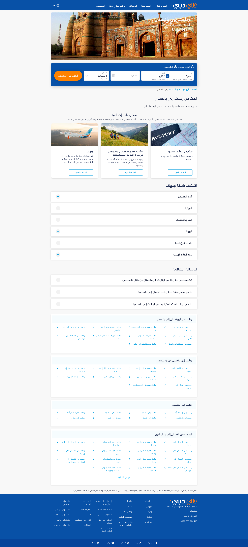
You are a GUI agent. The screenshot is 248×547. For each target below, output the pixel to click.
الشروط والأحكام (190, 516)
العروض (149, 506)
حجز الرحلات (148, 501)
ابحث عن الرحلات (68, 75)
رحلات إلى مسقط (62, 514)
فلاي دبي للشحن (125, 517)
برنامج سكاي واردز (117, 5)
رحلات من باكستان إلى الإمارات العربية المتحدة (75, 460)
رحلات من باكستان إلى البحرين (146, 469)
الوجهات (133, 5)
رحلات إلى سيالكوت (112, 412)
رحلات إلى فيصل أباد (76, 412)
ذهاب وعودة (184, 67)
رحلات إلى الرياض (62, 509)
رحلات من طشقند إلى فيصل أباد (108, 337)
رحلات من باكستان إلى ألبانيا (73, 442)
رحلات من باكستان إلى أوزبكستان (182, 452)
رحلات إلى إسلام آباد (183, 412)
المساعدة (100, 5)
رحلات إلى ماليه (63, 520)
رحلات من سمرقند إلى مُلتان (182, 337)
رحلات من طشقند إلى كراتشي (75, 337)
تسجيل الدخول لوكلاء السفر (106, 530)
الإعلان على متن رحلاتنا (105, 522)
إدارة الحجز (128, 501)
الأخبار (130, 506)
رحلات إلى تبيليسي (66, 503)
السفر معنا (146, 5)
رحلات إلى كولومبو (62, 525)
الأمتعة (150, 517)
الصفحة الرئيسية (189, 89)
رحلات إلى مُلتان (78, 417)
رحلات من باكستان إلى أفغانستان (111, 444)
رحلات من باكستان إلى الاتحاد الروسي (179, 469)
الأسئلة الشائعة (105, 509)
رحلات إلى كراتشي (184, 417)
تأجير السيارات (85, 509)
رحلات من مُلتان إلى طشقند (144, 385)
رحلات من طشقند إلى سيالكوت (147, 337)
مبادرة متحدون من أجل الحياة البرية (125, 524)
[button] (124, 197)
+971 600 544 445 (189, 521)
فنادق (88, 514)
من (191, 73)
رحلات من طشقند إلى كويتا (180, 343)
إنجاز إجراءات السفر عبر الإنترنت (104, 503)
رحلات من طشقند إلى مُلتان (144, 343)
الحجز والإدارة (161, 5)
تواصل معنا (127, 511)
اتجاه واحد (168, 67)
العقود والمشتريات (104, 514)
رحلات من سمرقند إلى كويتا (73, 327)
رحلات (175, 89)
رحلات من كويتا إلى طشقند (73, 376)
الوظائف (87, 525)
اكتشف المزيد (180, 172)
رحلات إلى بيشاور (149, 412)
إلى (163, 73)
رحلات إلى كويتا (149, 417)
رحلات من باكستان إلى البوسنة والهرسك (111, 469)
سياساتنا (193, 511)
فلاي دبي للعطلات (83, 520)
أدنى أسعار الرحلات (86, 503)
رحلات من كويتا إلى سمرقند (109, 376)
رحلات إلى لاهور (114, 417)
